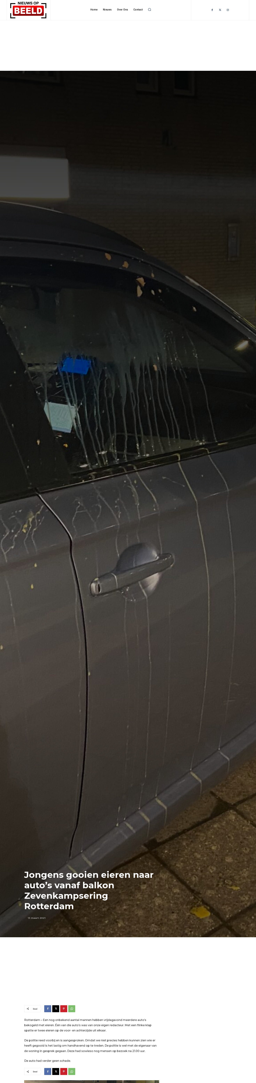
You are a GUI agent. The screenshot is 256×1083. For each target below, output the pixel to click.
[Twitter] (220, 10)
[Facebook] (212, 10)
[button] (149, 9)
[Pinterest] (63, 1008)
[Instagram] (228, 10)
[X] (55, 1008)
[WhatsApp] (71, 1008)
